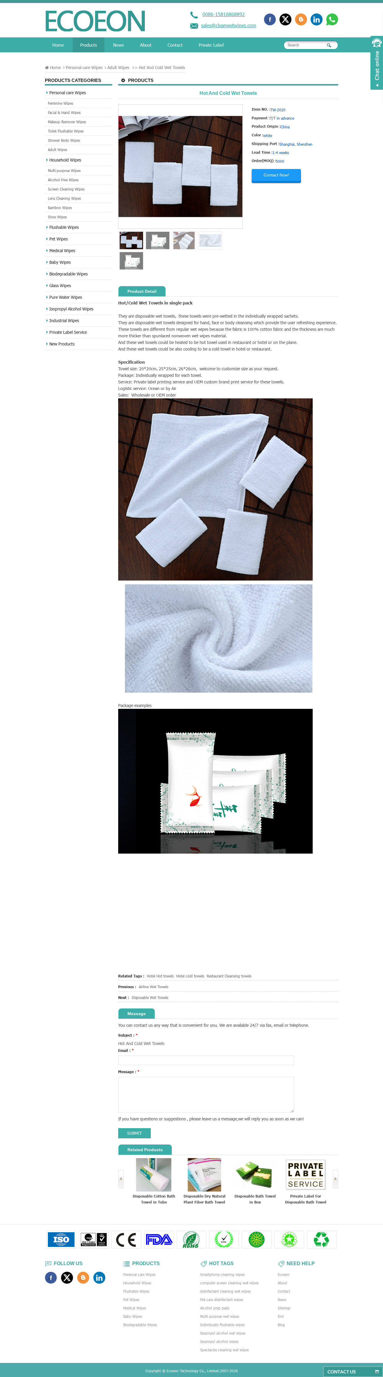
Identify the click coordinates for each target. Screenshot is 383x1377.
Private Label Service (68, 332)
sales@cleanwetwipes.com (228, 25)
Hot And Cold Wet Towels (141, 1043)
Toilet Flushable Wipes (65, 131)
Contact (175, 45)
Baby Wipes (60, 262)
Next (335, 1179)
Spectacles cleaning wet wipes (224, 1350)
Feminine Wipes (60, 103)
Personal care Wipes (84, 67)
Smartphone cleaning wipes (222, 1274)
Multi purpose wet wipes (219, 1316)
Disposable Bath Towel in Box (253, 1199)
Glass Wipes (60, 285)
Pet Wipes (58, 238)
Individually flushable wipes (222, 1325)
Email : (126, 1050)
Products (88, 45)
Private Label (211, 45)
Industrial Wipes (64, 320)
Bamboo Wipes (60, 207)
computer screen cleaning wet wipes (229, 1283)
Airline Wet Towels (153, 987)
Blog (281, 1325)
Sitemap (284, 1308)
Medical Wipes (62, 250)
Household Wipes (65, 159)
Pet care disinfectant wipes (221, 1299)
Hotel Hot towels (160, 976)
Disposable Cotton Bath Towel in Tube (152, 1199)
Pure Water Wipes (65, 297)
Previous (121, 1179)
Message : (129, 1072)
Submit (134, 1133)
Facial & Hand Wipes (64, 112)
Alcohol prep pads (214, 1308)
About (145, 45)
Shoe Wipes (57, 217)
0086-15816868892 (224, 14)
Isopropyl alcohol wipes (219, 1341)
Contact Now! (276, 175)
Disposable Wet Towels (150, 997)
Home (58, 45)
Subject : (128, 1035)
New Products (62, 343)
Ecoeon (284, 1274)
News (118, 45)
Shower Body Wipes (64, 140)
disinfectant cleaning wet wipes (225, 1291)
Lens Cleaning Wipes (64, 198)
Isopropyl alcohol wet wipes (222, 1333)
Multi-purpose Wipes (64, 170)
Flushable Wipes (64, 227)
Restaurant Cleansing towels (229, 976)
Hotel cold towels (190, 976)
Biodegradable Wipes (68, 273)
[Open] (376, 63)
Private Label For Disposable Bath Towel (304, 1199)
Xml (281, 1316)
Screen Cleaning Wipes (66, 189)
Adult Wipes (118, 67)
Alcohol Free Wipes (63, 180)
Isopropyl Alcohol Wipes (71, 308)
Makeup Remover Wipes (67, 122)
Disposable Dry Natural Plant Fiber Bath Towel (203, 1199)
